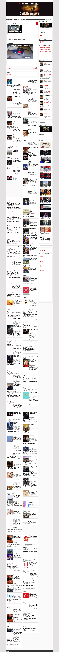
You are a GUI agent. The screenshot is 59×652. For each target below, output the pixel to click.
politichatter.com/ (42, 270)
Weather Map (14, 19)
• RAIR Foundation (42, 41)
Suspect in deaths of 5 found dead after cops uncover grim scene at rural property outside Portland (45, 55)
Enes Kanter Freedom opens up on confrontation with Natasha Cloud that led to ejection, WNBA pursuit (45, 52)
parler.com (41, 266)
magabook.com (41, 260)
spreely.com (41, 261)
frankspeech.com (42, 256)
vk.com (41, 257)
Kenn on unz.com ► (42, 242)
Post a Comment (9, 74)
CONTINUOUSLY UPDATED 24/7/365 (21, 19)
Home (7, 19)
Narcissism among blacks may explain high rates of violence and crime (47, 114)
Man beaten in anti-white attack (11, 23)
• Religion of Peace (42, 42)
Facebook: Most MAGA (43, 36)
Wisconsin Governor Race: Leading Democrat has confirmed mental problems (47, 102)
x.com (41, 35)
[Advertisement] (46, 286)
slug (40, 265)
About (10, 19)
